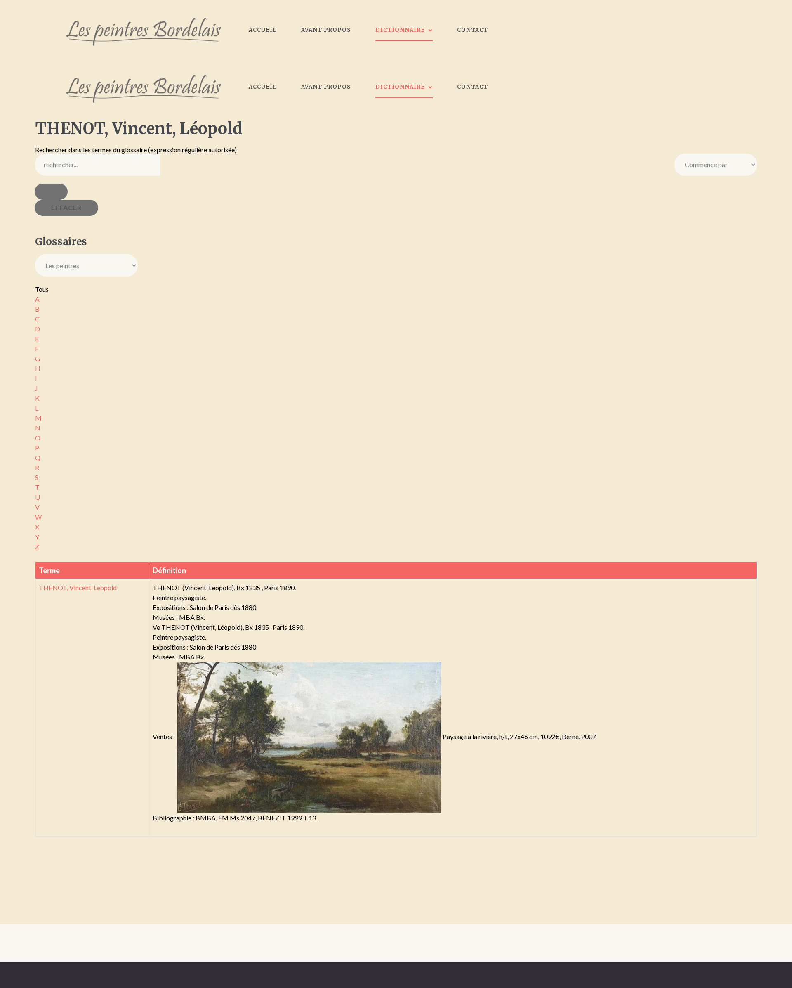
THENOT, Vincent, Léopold (78, 587)
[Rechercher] (51, 192)
